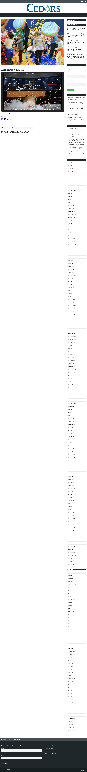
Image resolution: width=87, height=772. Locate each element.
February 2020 (71, 360)
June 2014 (70, 534)
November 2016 (72, 457)
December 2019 (72, 366)
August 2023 (71, 257)
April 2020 (70, 354)
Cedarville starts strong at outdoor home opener (75, 130)
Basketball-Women (72, 581)
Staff (10, 15)
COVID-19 (70, 590)
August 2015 (71, 500)
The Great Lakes (72, 709)
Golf (69, 608)
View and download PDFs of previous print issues (56, 745)
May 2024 (70, 229)
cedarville (8, 127)
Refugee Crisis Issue (73, 672)
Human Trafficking (72, 626)
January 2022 (71, 302)
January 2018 (71, 421)
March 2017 (71, 445)
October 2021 (71, 311)
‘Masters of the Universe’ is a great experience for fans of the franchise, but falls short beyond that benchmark (75, 57)
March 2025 (71, 202)
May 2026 (70, 165)
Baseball (70, 575)
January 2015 (71, 515)
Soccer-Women (72, 684)
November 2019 (72, 369)
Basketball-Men (72, 578)
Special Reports (69, 15)
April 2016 (70, 476)
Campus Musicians (72, 584)
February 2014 (71, 546)
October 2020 (71, 342)
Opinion (61, 15)
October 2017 (71, 430)
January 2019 (71, 391)
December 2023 (72, 245)
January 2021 (71, 333)
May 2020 (70, 351)
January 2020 (71, 363)
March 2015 (71, 509)
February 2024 (71, 238)
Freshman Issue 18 (72, 605)
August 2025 (71, 193)
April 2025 (70, 199)
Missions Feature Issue (73, 639)
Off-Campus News (41, 15)
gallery (24, 127)
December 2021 (72, 305)
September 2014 (72, 527)
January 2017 (71, 451)
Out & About (71, 660)
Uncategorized (71, 718)
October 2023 (71, 251)
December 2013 (72, 552)
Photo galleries (71, 663)
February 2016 (71, 482)
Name (68, 74)
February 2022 (71, 299)
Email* (68, 82)
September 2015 (72, 497)
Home (5, 15)
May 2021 (70, 321)
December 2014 (72, 518)
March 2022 (71, 296)
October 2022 (71, 281)
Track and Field (71, 715)
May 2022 (70, 290)
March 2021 (71, 327)
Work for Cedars (80, 15)
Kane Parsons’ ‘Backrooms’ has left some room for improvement (75, 49)
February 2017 (71, 448)
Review (70, 675)
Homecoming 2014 (72, 617)
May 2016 (70, 473)
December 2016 (72, 454)
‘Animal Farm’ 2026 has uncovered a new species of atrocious (75, 42)
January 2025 (71, 208)
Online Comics (71, 654)
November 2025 (72, 184)
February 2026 (71, 175)
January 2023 (71, 272)
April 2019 (70, 381)
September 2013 (72, 561)
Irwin (70, 147)
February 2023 (71, 269)
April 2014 (70, 540)
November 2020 (72, 339)
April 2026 (70, 168)
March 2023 (71, 266)
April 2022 (70, 293)
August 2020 (71, 348)
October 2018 (71, 400)
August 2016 (71, 467)
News (69, 645)
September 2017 (72, 433)
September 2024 (72, 220)
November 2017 (72, 427)
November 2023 (72, 248)
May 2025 (70, 196)
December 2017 (72, 424)
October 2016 (71, 461)
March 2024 (71, 235)
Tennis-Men (71, 706)
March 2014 (71, 543)
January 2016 (71, 485)
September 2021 (72, 314)
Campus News (31, 15)
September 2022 (72, 284)
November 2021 (72, 308)
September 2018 (72, 403)
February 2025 (71, 205)
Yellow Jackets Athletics (50, 753)
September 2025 (72, 190)
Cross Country (71, 593)
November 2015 (72, 491)
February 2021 (71, 330)
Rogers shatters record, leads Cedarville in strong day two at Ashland (77, 153)
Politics (70, 669)
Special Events (71, 690)
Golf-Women (71, 611)
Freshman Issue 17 (72, 602)
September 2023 (72, 254)
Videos (70, 721)
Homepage (70, 623)
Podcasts (70, 666)
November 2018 (72, 397)
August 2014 (71, 531)
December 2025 (72, 181)
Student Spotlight (72, 703)
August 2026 (71, 162)
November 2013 (72, 555)
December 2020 (72, 336)
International (71, 629)
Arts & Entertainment (19, 15)
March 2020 (71, 357)
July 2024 (70, 226)
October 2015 (71, 494)
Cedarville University (17, 127)
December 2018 (72, 394)
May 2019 (70, 378)
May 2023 (70, 260)
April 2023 (70, 263)
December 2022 (72, 275)
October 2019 (71, 372)
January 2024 (71, 241)
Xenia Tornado (71, 730)
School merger (71, 678)
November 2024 (72, 214)
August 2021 (71, 318)
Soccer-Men (71, 681)
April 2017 (70, 442)
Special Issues (71, 693)
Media (54, 15)
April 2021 (70, 324)
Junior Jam (29, 127)
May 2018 (70, 409)
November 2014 (72, 521)
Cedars (3, 127)
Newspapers (71, 648)
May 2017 (70, 439)
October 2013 (71, 558)
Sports (49, 15)
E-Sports (70, 596)
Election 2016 (71, 599)
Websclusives (71, 727)
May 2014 (70, 537)
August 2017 (71, 436)
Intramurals (71, 633)
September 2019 (72, 375)
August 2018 (71, 406)
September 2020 (72, 345)
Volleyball (70, 724)
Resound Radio (48, 750)
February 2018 (71, 418)
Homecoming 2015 (72, 620)
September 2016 (72, 464)
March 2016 (71, 479)
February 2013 (71, 564)
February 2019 (71, 388)
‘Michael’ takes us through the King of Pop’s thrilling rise (76, 28)
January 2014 (71, 549)
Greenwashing (71, 614)
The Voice (70, 712)
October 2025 (71, 187)
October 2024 (71, 217)
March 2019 (71, 384)
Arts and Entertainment (73, 572)
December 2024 (72, 211)
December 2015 (72, 488)
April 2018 (70, 412)
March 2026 (71, 171)
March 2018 (71, 415)
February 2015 (71, 512)
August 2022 (71, 287)
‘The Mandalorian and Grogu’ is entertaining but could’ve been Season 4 (76, 35)
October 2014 (71, 524)
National (70, 642)
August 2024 (71, 223)
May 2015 (70, 503)
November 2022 (72, 278)
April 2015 (70, 506)
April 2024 (70, 232)
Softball (70, 687)
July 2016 (70, 470)
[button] (29, 106)
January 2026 (71, 178)
